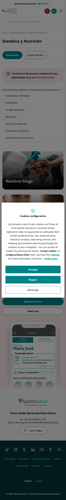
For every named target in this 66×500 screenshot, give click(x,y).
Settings (33, 290)
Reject (33, 279)
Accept (33, 269)
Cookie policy (51, 258)
